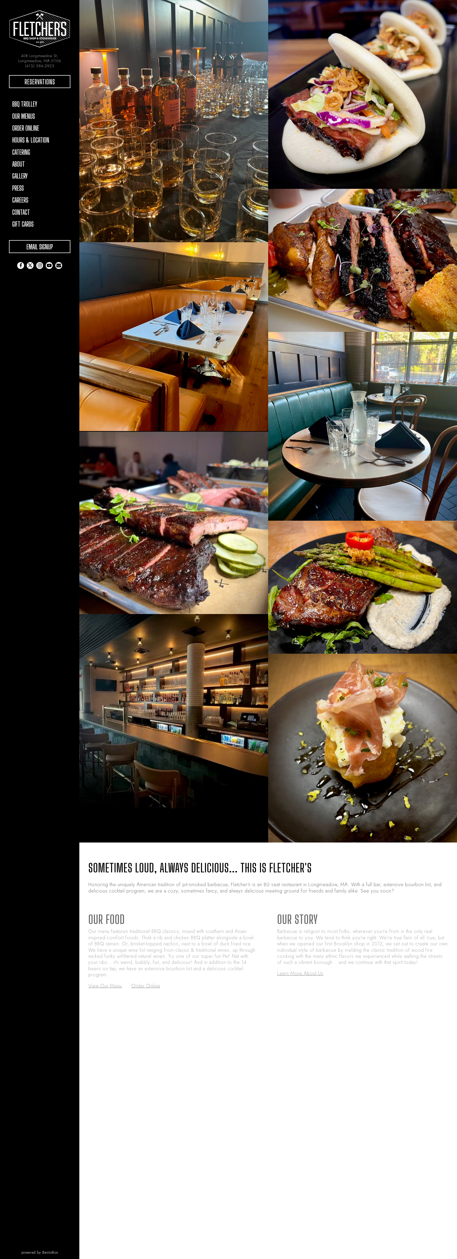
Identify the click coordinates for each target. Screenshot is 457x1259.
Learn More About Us (300, 973)
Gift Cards (24, 224)
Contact (21, 212)
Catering (21, 152)
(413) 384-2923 (39, 65)
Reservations (48, 81)
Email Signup (39, 247)
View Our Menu (105, 985)
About (18, 164)
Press (18, 188)
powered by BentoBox (50, 1252)
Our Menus (23, 116)
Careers (20, 200)
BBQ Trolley (24, 104)
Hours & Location (30, 140)
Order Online (27, 128)
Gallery (20, 176)
